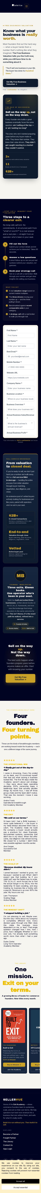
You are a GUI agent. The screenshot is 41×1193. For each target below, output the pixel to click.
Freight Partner (9, 1138)
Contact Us (8, 1145)
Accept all (20, 1181)
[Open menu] (26, 6)
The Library (8, 1141)
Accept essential (20, 1187)
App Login (7, 1149)
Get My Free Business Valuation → (16, 83)
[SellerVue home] (17, 6)
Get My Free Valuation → (20, 678)
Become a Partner (11, 1134)
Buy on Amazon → (14, 1065)
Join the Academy (14, 1069)
